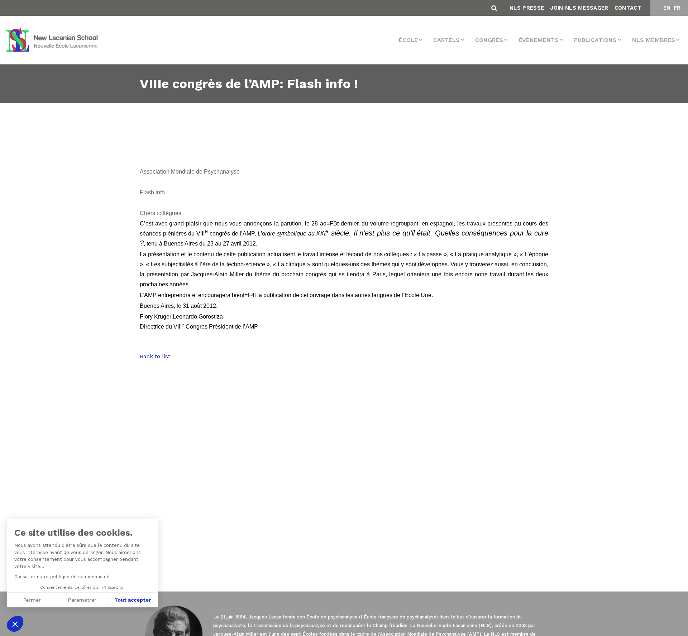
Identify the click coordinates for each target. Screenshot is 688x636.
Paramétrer (82, 600)
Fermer (32, 600)
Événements (539, 40)
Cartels (446, 40)
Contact (628, 8)
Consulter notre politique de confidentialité (62, 576)
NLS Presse (527, 8)
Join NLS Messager (579, 8)
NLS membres (653, 40)
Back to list (155, 356)
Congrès (489, 40)
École (408, 40)
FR (677, 8)
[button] (15, 623)
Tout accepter (132, 600)
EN (667, 8)
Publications (595, 40)
